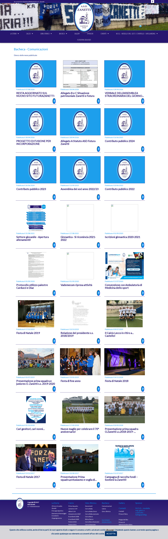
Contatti (103, 33)
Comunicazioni (107, 506)
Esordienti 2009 (73, 519)
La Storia (13, 33)
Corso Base (89, 516)
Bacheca (62, 33)
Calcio (28, 33)
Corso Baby (89, 509)
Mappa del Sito (123, 520)
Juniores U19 (72, 509)
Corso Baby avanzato (92, 514)
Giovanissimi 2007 (74, 514)
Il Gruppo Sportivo (57, 511)
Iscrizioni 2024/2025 (84, 40)
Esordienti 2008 (73, 516)
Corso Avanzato (90, 524)
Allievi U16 (72, 511)
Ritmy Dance (89, 519)
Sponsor (90, 33)
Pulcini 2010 (72, 522)
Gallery (77, 33)
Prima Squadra (73, 506)
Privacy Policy (123, 514)
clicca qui (110, 530)
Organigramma (57, 518)
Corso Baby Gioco (91, 511)
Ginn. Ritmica (44, 33)
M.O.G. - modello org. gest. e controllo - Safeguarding (135, 33)
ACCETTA (110, 533)
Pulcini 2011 (72, 524)
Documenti (88, 506)
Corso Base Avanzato (92, 522)
